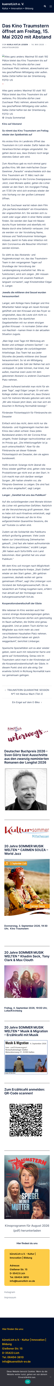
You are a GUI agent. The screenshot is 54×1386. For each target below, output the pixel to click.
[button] (45, 6)
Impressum (10, 1297)
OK (27, 1382)
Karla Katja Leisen (17, 44)
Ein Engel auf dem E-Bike (26, 702)
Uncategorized (10, 47)
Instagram (9, 1292)
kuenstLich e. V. (13, 4)
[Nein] (50, 1376)
